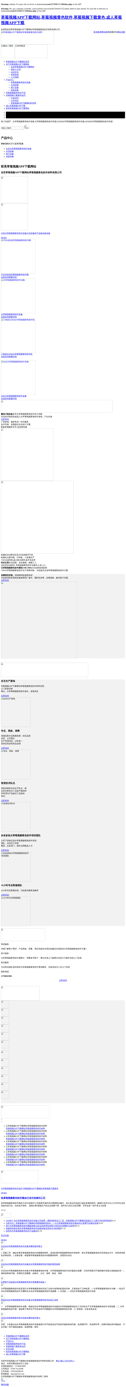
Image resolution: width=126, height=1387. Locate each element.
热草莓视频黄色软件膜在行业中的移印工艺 (23, 1198)
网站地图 (121, 32)
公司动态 (15, 100)
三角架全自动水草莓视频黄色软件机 (16, 354)
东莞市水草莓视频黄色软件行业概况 (21, 1231)
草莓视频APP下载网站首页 (17, 62)
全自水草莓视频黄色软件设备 (14, 396)
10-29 (100, 1223)
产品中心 (10, 80)
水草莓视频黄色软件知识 (12, 1188)
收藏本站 (113, 32)
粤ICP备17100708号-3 (65, 1361)
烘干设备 (15, 87)
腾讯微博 (105, 32)
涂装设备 (15, 90)
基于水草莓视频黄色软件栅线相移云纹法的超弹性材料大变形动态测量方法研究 (40, 1226)
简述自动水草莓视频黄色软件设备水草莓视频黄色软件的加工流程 (29, 1300)
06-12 (113, 1221)
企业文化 (15, 72)
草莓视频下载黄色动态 (16, 95)
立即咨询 (5, 419)
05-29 (39, 1231)
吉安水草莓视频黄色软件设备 (19, 149)
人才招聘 (15, 77)
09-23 (77, 1226)
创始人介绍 (16, 69)
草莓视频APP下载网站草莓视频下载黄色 (40, 1188)
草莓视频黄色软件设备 (21, 82)
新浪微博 (97, 32)
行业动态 (15, 98)
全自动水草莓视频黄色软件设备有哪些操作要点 (21, 1246)
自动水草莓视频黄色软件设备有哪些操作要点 (20, 1318)
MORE (4, 238)
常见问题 (5, 1235)
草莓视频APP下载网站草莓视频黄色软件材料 (25, 1128)
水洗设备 (15, 85)
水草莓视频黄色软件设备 (12, 314)
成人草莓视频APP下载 (15, 106)
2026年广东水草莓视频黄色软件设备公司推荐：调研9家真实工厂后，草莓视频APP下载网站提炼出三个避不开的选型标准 (58, 1221)
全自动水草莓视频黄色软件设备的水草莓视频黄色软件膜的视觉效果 (30, 1264)
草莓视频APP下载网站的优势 (23, 103)
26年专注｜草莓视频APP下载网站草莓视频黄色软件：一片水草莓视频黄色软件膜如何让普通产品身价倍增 (52, 1223)
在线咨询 (5, 277)
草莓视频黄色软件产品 (16, 93)
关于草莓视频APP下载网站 (17, 64)
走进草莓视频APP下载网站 (22, 67)
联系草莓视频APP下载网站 (17, 108)
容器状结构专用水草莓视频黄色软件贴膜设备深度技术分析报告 (33, 1228)
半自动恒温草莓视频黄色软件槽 (15, 275)
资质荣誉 (15, 75)
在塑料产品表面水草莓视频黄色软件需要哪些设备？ (23, 1282)
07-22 (63, 1228)
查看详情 (13, 277)
